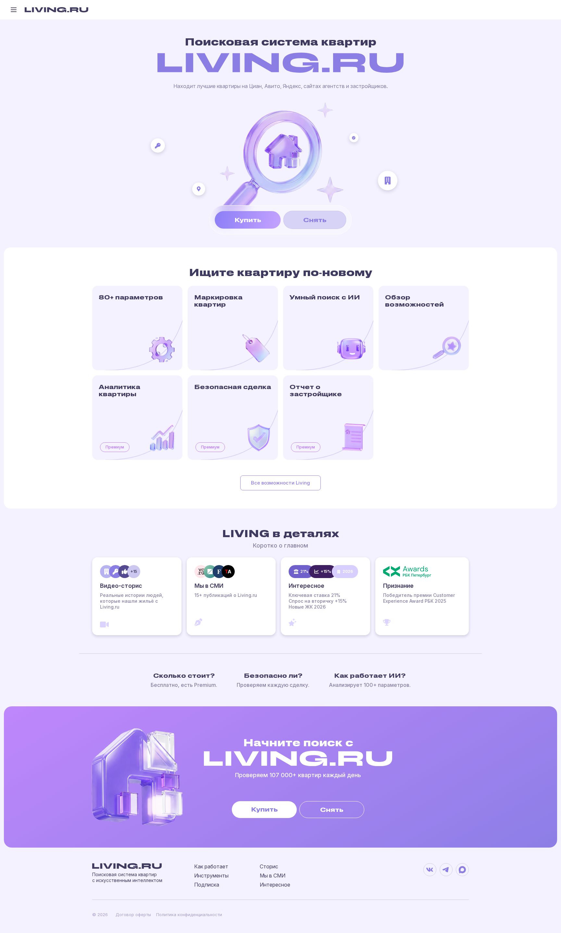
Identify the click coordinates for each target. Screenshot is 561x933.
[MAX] (462, 869)
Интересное (275, 884)
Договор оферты (133, 914)
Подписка (206, 884)
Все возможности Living (280, 483)
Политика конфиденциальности (189, 914)
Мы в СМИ (272, 875)
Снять (315, 219)
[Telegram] (446, 869)
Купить (247, 219)
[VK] (429, 869)
